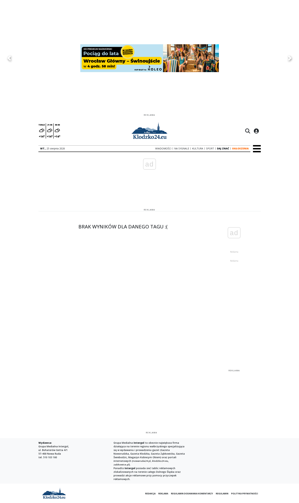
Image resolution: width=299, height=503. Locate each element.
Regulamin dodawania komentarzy (192, 493)
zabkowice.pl (121, 464)
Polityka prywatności (244, 493)
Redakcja (150, 493)
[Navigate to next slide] (289, 58)
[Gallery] (149, 58)
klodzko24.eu (160, 461)
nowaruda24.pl (142, 461)
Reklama (163, 493)
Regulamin (222, 493)
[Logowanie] (256, 131)
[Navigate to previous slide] (9, 58)
